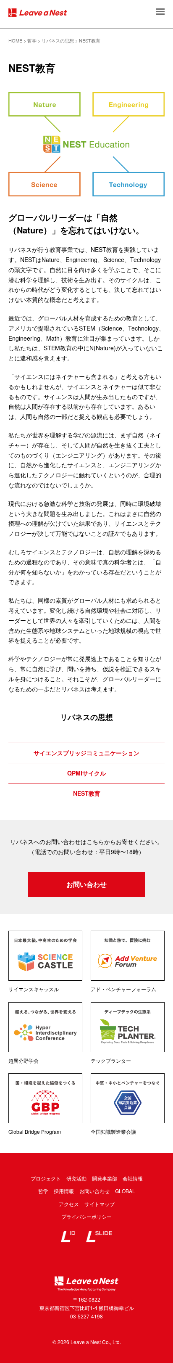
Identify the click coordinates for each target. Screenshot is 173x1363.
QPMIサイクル (86, 773)
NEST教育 (86, 793)
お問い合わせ (86, 884)
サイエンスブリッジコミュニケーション (86, 753)
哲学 (43, 1190)
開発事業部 (104, 1178)
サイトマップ (99, 1203)
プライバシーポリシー (86, 1216)
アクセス (69, 1203)
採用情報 (64, 1190)
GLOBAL (125, 1190)
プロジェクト (46, 1178)
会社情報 (133, 1178)
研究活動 (76, 1178)
